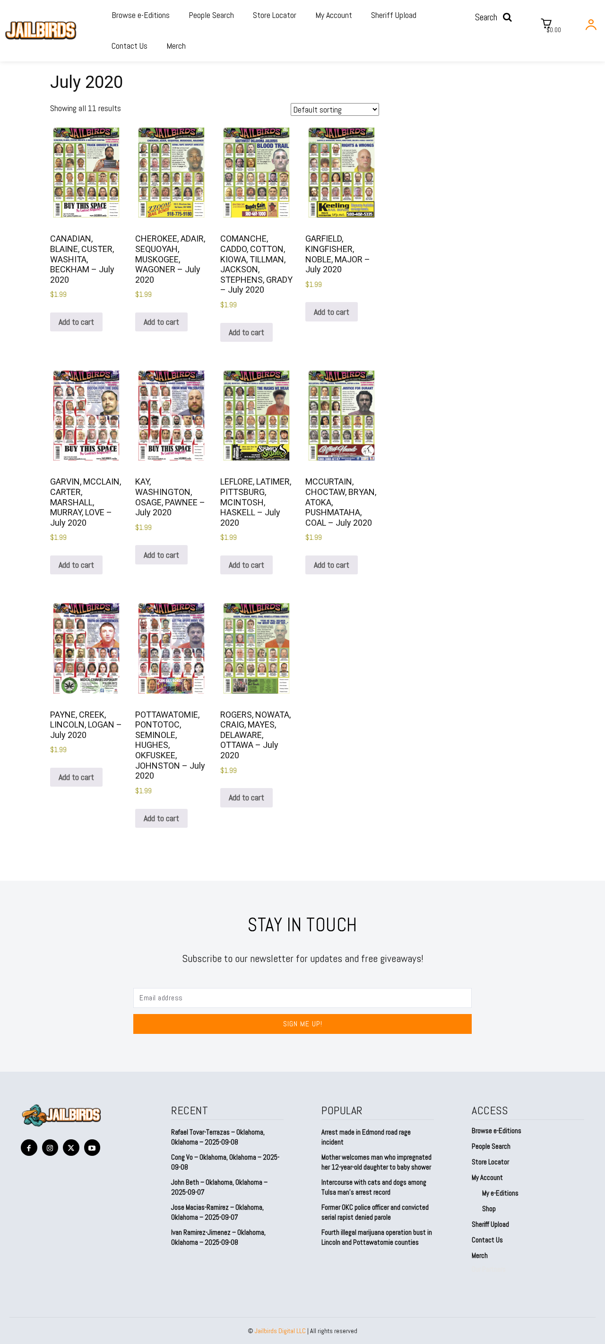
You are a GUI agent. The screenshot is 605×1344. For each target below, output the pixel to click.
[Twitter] (71, 1147)
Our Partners (489, 1269)
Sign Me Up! (302, 1024)
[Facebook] (29, 1147)
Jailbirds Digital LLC (280, 1331)
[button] (496, 17)
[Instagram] (50, 1147)
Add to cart (76, 321)
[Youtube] (92, 1147)
